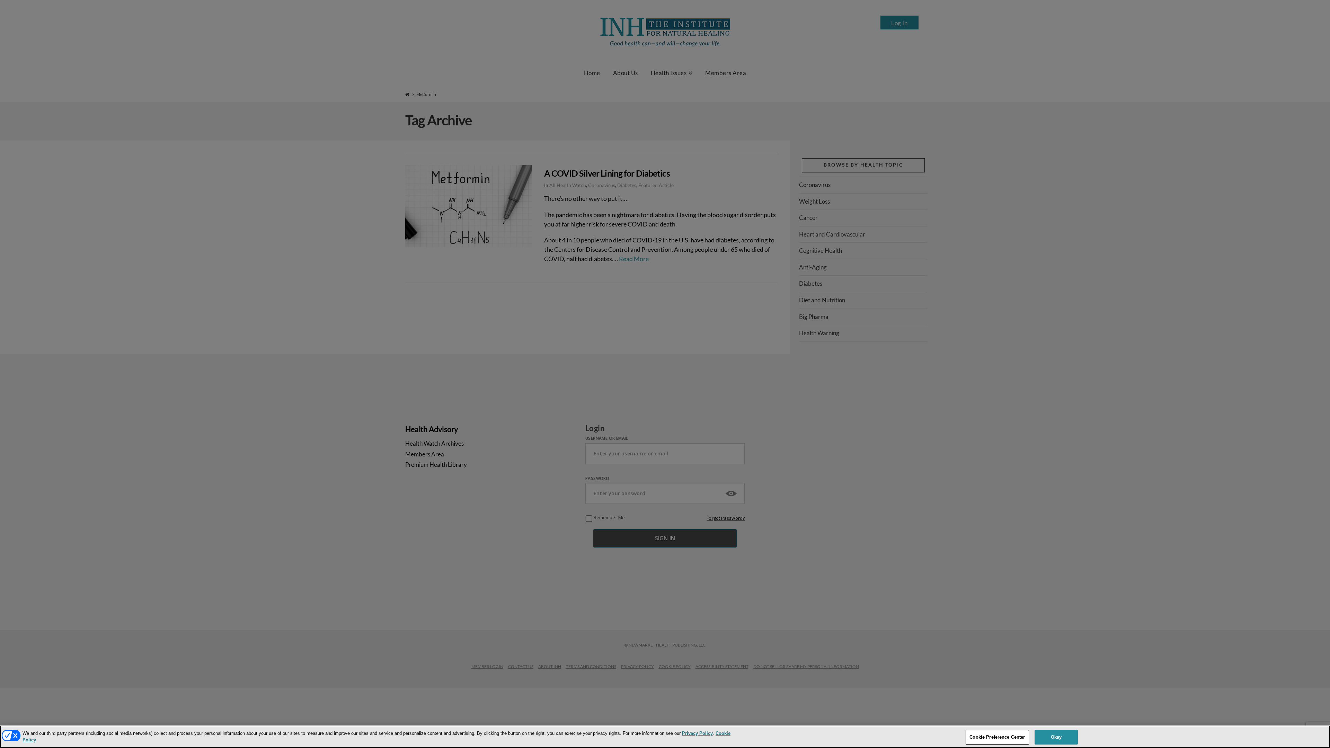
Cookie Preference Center (997, 737)
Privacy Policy (697, 733)
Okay (1056, 737)
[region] (665, 736)
